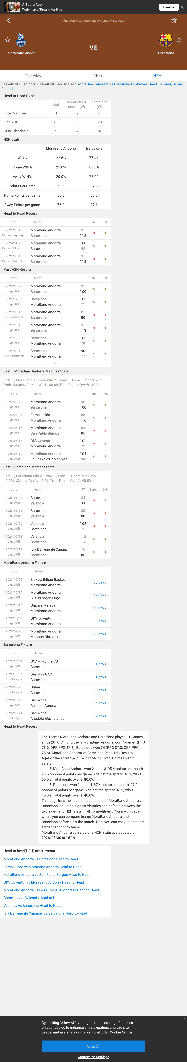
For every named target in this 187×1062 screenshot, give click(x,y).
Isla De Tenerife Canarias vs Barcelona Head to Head (45, 913)
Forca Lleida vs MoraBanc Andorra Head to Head (42, 866)
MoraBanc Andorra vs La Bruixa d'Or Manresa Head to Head (51, 890)
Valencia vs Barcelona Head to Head (32, 905)
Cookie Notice (121, 1032)
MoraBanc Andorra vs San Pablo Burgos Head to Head (47, 874)
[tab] (34, 75)
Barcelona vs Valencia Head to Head (32, 897)
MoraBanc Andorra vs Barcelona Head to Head (41, 859)
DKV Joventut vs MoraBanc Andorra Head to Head (44, 882)
